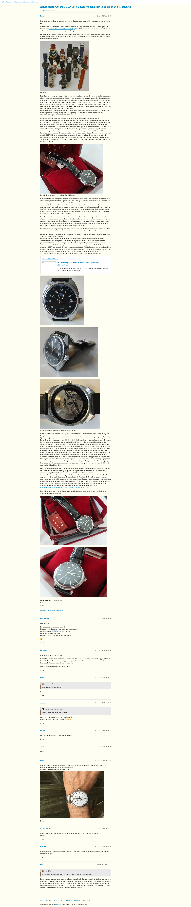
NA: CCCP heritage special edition (51, 610)
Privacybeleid (86, 900)
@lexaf (54, 631)
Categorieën (48, 900)
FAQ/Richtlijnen (59, 900)
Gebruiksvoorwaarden (73, 900)
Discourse (58, 904)
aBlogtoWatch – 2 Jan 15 (50, 259)
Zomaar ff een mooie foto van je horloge (62, 29)
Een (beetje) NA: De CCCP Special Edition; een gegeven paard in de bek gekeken (85, 6)
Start (41, 900)
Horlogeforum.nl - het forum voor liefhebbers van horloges (19, 2)
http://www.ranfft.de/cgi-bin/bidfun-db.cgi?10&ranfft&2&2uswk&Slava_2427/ (64, 487)
